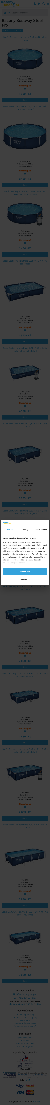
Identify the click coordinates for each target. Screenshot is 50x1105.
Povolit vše (25, 572)
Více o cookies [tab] (41, 530)
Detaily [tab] (25, 530)
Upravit (24, 580)
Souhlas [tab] (8, 530)
